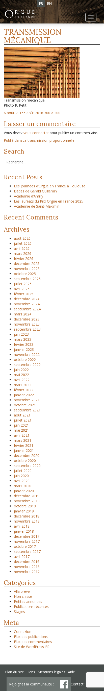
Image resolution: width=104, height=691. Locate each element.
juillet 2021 (23, 420)
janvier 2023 (24, 349)
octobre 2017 (25, 546)
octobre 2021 (25, 405)
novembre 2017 (27, 541)
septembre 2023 (27, 329)
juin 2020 (21, 475)
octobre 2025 (25, 273)
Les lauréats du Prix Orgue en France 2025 (48, 201)
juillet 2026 (23, 243)
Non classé (23, 596)
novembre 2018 (27, 521)
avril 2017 (22, 556)
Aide (71, 672)
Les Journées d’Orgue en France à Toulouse (49, 186)
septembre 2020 (27, 465)
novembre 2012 (27, 571)
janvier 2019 (24, 511)
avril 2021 (22, 435)
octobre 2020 (25, 460)
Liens (31, 672)
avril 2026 (22, 248)
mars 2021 (22, 440)
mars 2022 (22, 384)
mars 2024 (22, 314)
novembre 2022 (27, 354)
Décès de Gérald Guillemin (35, 191)
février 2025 (23, 293)
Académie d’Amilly (28, 196)
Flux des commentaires (33, 641)
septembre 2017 (27, 551)
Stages (19, 611)
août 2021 (22, 415)
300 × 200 (52, 112)
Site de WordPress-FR (31, 646)
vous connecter (36, 132)
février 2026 (23, 258)
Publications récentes (31, 606)
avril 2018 (22, 526)
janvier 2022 (24, 394)
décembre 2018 (26, 516)
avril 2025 (22, 288)
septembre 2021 (27, 410)
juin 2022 (21, 369)
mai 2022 (21, 374)
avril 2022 (22, 379)
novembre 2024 (27, 304)
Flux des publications (31, 636)
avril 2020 (22, 480)
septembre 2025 (27, 278)
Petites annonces (28, 601)
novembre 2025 (27, 268)
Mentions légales (51, 672)
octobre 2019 (25, 506)
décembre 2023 (26, 319)
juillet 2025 (23, 283)
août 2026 (22, 238)
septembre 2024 (27, 309)
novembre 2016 (27, 566)
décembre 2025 (26, 263)
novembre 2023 (27, 324)
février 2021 (23, 445)
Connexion (22, 631)
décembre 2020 (26, 455)
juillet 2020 (23, 470)
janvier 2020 (24, 490)
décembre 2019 (26, 495)
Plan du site (14, 672)
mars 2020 (22, 485)
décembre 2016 (26, 561)
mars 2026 (22, 253)
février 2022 (23, 389)
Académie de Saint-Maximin (36, 206)
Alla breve (22, 591)
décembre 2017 (26, 536)
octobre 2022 (25, 359)
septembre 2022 (27, 364)
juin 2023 (21, 334)
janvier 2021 (24, 450)
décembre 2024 (26, 299)
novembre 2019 (27, 501)
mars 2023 (22, 339)
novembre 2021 (27, 400)
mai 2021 (21, 430)
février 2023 (23, 344)
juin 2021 (21, 425)
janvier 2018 (24, 531)
